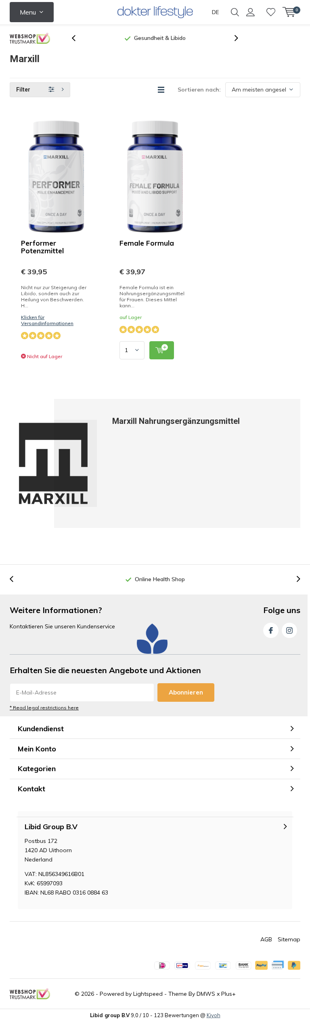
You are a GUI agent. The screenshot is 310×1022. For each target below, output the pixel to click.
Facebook (271, 630)
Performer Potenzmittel (42, 247)
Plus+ (228, 993)
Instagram (289, 630)
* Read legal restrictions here (44, 708)
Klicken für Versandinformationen (47, 320)
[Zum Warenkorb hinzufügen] (161, 350)
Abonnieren (186, 692)
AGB (266, 939)
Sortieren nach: (199, 89)
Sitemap (289, 939)
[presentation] (78, 38)
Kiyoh (213, 1015)
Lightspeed (148, 993)
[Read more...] (155, 12)
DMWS (206, 993)
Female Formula (146, 243)
